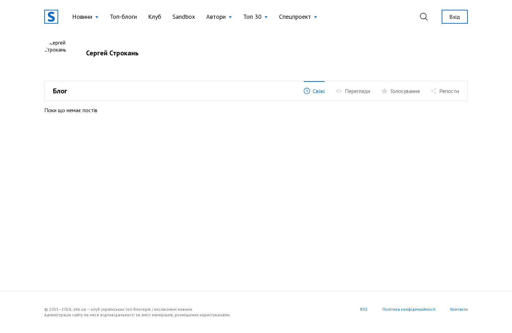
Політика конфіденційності (408, 309)
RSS (363, 309)
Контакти (459, 309)
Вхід (454, 16)
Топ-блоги (123, 17)
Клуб (154, 17)
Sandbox (183, 17)
